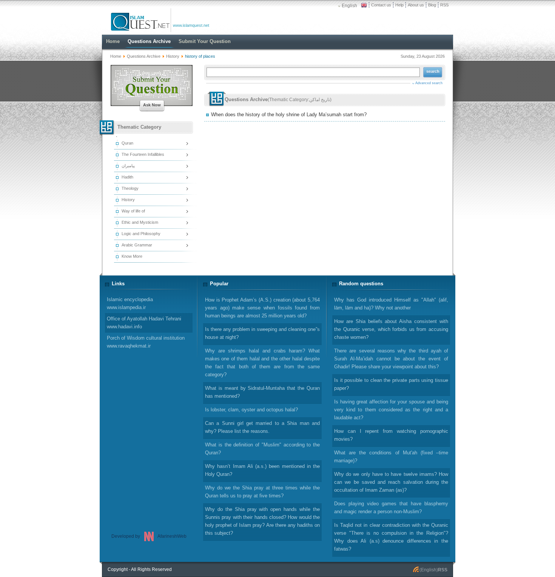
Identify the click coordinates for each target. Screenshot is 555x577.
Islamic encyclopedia (130, 303)
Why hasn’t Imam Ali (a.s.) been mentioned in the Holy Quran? (262, 470)
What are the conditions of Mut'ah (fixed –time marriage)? (391, 456)
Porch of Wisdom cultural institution (146, 342)
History (172, 56)
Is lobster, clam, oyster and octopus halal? (251, 409)
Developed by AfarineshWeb (149, 536)
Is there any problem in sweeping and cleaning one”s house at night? (262, 333)
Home (115, 56)
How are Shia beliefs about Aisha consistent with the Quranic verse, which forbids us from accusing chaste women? (391, 329)
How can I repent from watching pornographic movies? (391, 435)
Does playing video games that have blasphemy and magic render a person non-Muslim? (391, 507)
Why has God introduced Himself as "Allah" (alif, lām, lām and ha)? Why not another (391, 304)
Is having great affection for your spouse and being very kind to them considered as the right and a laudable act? (391, 409)
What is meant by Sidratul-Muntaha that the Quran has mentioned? (262, 392)
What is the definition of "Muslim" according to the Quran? (262, 448)
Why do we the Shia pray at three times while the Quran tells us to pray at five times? (262, 492)
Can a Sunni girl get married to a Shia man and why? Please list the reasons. (262, 427)
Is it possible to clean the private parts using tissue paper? (391, 384)
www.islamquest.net (191, 25)
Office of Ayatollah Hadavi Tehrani (144, 322)
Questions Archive (143, 56)
